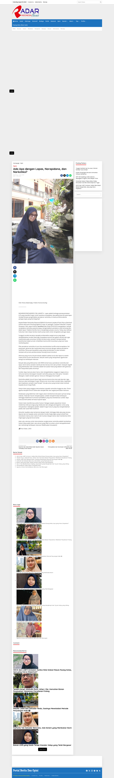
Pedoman (47, 775)
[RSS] (53, 441)
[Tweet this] (64, 175)
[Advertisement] (19, 61)
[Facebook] (37, 441)
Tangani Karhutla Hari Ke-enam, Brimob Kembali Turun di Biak (86, 169)
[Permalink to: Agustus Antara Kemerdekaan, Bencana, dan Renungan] (29, 629)
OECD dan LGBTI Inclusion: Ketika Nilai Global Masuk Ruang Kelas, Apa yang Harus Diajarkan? (43, 456)
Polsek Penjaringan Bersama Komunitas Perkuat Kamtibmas (87, 173)
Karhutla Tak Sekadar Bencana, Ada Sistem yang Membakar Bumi (35, 461)
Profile (41, 775)
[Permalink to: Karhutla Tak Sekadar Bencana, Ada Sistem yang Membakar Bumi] (29, 564)
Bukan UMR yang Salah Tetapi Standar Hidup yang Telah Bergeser (35, 462)
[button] (100, 2)
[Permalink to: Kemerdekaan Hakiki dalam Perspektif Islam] (29, 613)
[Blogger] (50, 441)
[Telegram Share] (67, 175)
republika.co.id (41, 326)
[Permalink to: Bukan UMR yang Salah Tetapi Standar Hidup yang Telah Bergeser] (29, 580)
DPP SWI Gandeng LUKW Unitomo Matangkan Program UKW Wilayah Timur (87, 177)
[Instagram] (43, 441)
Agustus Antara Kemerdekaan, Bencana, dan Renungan (32, 467)
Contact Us (34, 775)
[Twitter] (40, 441)
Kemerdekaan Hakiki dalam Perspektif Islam (29, 465)
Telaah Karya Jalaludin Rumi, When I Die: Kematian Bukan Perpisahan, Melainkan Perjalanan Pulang (44, 458)
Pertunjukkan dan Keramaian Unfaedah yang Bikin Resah (60, 447)
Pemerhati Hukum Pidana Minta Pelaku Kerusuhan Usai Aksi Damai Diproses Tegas (87, 181)
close (11, 91)
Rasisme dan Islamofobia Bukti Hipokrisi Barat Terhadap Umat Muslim (31, 447)
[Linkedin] (47, 441)
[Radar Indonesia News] (25, 11)
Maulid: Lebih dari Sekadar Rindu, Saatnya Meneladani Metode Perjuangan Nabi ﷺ (39, 459)
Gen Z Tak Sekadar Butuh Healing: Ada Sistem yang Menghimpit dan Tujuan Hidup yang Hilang (43, 464)
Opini (15, 166)
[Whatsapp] (70, 175)
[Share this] (61, 175)
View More (42, 749)
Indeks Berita (55, 775)
